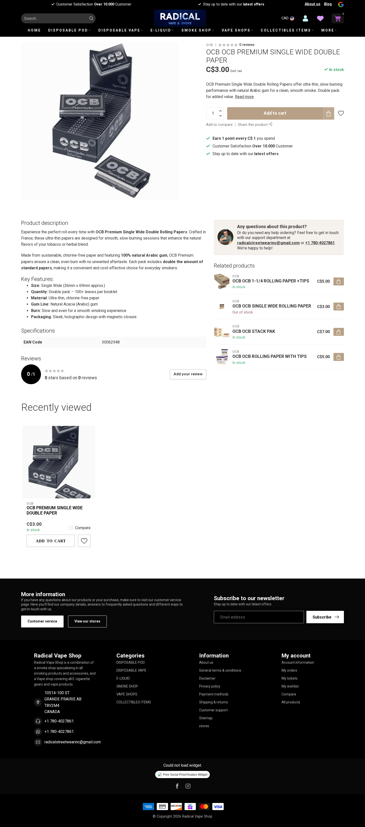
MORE (327, 30)
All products (291, 702)
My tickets (289, 678)
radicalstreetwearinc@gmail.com (268, 243)
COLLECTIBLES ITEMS (286, 30)
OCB (209, 45)
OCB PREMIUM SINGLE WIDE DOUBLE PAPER (55, 510)
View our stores (87, 621)
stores (204, 726)
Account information (298, 662)
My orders (289, 670)
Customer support (213, 710)
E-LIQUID (160, 30)
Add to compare (219, 125)
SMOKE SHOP (197, 30)
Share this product (253, 125)
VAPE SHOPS (236, 30)
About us (312, 4)
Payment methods (213, 694)
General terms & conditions (220, 670)
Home (34, 30)
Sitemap (206, 718)
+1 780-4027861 (320, 243)
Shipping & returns (213, 702)
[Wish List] (320, 18)
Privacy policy (209, 686)
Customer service (42, 621)
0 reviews (247, 45)
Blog (328, 4)
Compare (83, 528)
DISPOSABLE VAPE (119, 30)
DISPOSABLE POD (68, 30)
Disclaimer (207, 678)
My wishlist (290, 686)
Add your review (188, 374)
